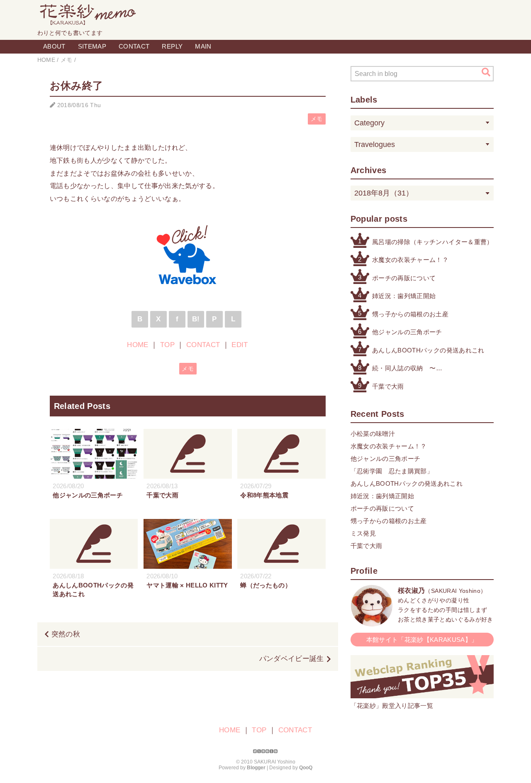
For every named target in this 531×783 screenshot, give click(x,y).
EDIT (239, 345)
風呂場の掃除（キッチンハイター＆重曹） (432, 241)
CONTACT (134, 46)
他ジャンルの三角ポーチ (407, 331)
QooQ (305, 768)
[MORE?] (371, 622)
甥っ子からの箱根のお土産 (410, 314)
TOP (167, 345)
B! (196, 319)
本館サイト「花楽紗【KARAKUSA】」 (422, 639)
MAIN (203, 46)
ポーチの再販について (404, 277)
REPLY (172, 46)
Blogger (256, 768)
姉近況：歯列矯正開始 (404, 295)
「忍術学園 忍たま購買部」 (392, 471)
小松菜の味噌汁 (373, 433)
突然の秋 (65, 634)
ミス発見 (363, 533)
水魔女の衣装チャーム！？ (410, 259)
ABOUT (54, 46)
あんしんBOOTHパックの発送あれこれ (428, 350)
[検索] (486, 72)
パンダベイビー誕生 (291, 659)
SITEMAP (92, 46)
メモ (317, 119)
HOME (137, 345)
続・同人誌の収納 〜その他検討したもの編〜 (407, 369)
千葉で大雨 (388, 386)
